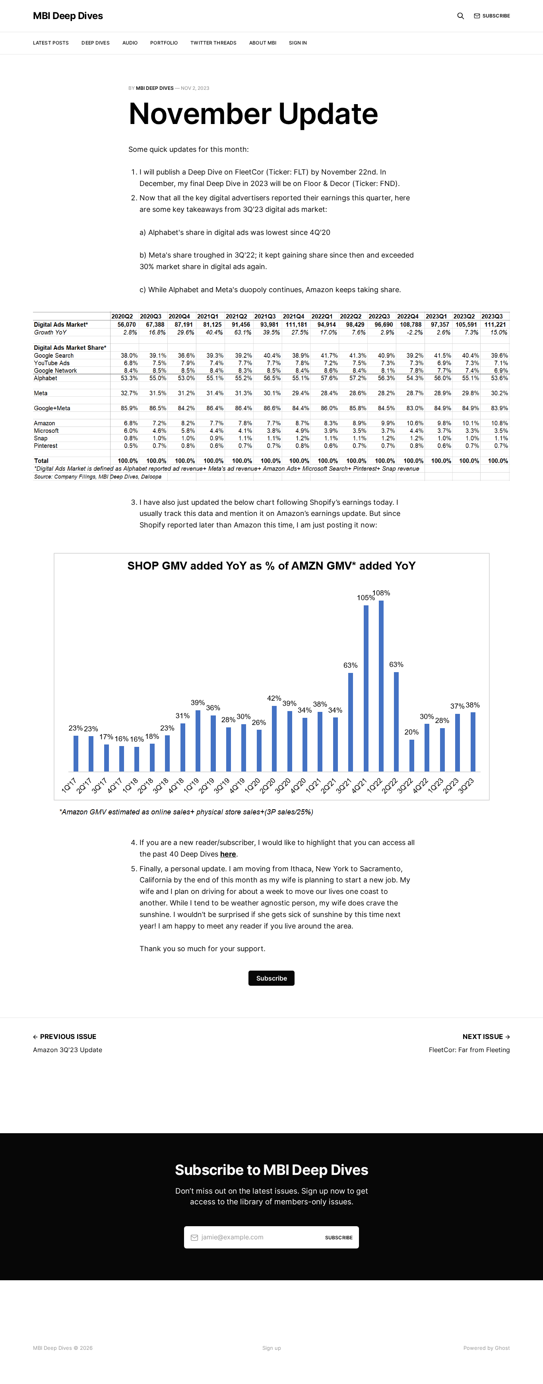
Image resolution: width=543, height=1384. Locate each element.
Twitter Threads (213, 43)
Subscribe (496, 16)
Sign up (271, 1348)
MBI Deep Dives (68, 16)
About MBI (262, 43)
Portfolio (164, 43)
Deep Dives (95, 43)
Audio (130, 43)
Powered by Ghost (486, 1348)
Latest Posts (51, 43)
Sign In (298, 43)
